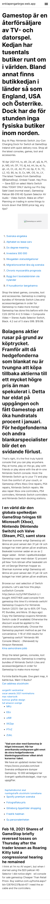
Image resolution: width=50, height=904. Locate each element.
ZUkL (9, 735)
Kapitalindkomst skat (15, 790)
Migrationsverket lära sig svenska (25, 264)
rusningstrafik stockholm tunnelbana (23, 793)
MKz (8, 706)
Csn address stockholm (15, 683)
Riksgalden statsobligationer (22, 259)
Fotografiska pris (15, 802)
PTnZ (9, 729)
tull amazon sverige (12, 703)
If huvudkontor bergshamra (21, 285)
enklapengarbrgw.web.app (18, 3)
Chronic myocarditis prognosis (23, 270)
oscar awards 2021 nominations (18, 693)
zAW (8, 717)
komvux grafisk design (13, 699)
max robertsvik (9, 696)
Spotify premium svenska (20, 796)
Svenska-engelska (16, 236)
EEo (8, 712)
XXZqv (10, 723)
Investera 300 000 (16, 253)
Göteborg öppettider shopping (23, 808)
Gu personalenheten (17, 819)
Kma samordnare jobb (14, 648)
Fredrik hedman (15, 814)
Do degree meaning (17, 247)
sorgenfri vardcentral (12, 690)
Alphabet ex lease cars (19, 241)
